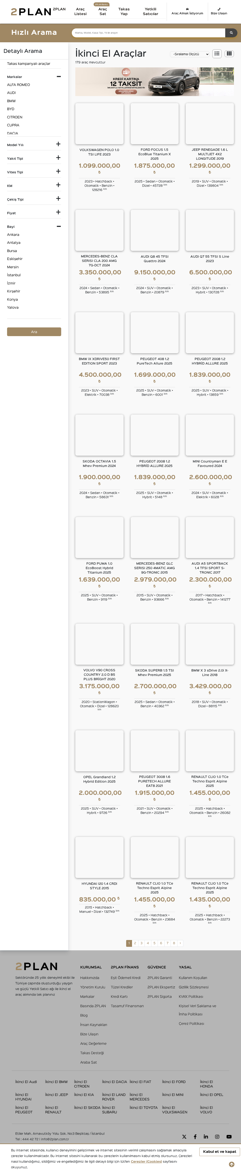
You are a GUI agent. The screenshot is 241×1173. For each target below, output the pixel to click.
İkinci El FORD (174, 1082)
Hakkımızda (89, 977)
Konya (12, 299)
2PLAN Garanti (160, 977)
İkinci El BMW (56, 1082)
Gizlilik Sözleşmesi (194, 987)
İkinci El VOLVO (206, 1110)
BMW (11, 101)
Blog (84, 1015)
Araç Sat (102, 12)
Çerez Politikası (191, 1023)
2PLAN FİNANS (125, 967)
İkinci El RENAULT (53, 1110)
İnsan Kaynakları (93, 1024)
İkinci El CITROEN (81, 1084)
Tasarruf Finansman (127, 1006)
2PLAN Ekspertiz (161, 987)
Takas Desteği (92, 1053)
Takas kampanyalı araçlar (28, 63)
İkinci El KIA (84, 1094)
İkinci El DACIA (114, 1082)
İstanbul (14, 275)
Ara (34, 332)
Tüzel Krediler (122, 987)
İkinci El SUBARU (109, 1110)
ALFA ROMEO (18, 84)
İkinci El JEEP (56, 1094)
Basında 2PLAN (93, 1006)
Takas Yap (124, 12)
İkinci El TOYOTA (144, 1107)
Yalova (13, 307)
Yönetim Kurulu (92, 987)
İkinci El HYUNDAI (23, 1097)
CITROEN (14, 117)
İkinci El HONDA (206, 1084)
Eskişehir (15, 258)
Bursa (12, 250)
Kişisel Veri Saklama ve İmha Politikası (197, 1010)
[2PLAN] (31, 11)
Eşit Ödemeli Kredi (126, 977)
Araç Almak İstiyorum (187, 13)
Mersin (13, 267)
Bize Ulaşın (219, 13)
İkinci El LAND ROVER (114, 1097)
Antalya (13, 242)
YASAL (185, 967)
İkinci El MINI (173, 1094)
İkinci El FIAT (140, 1082)
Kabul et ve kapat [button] (219, 1151)
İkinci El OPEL (211, 1094)
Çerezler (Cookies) (146, 1161)
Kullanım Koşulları (193, 977)
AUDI (11, 92)
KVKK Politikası (191, 996)
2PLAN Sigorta (160, 996)
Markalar (87, 996)
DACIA (12, 133)
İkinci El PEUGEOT (23, 1110)
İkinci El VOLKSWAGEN (174, 1110)
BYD (10, 109)
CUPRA (13, 125)
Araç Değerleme (93, 1043)
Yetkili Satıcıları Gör (156, 11)
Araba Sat (88, 1062)
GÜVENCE (157, 967)
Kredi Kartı (119, 996)
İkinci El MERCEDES (139, 1097)
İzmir (11, 283)
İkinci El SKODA (87, 1107)
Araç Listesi (80, 12)
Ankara (13, 234)
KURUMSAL (91, 967)
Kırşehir (13, 291)
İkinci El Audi (26, 1082)
